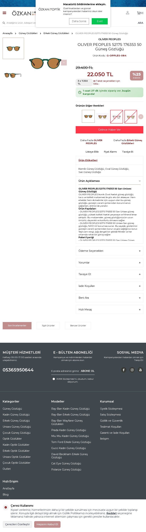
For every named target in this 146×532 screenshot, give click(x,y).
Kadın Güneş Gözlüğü (16, 414)
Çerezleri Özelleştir (17, 524)
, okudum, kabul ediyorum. (75, 380)
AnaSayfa (8, 488)
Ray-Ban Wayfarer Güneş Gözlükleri (67, 422)
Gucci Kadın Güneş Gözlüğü (68, 448)
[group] (45, 63)
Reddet (111, 513)
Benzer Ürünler (78, 325)
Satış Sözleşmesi (110, 414)
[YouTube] (140, 370)
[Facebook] (124, 370)
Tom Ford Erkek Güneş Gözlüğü (71, 442)
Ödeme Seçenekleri (91, 250)
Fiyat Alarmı (110, 151)
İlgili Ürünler (48, 325)
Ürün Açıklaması (89, 181)
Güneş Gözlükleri (28, 33)
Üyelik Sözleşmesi (111, 408)
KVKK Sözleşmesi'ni (67, 379)
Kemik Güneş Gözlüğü (91, 168)
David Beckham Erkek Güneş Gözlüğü (69, 456)
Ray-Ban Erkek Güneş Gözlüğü (70, 414)
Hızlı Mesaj (85, 309)
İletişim (104, 438)
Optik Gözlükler (12, 438)
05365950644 (18, 370)
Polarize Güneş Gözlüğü (66, 469)
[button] (64, 62)
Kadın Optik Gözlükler (16, 444)
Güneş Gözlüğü (12, 408)
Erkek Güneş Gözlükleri (56, 33)
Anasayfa (7, 33)
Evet (100, 21)
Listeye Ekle (92, 151)
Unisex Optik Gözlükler (17, 456)
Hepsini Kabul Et (47, 524)
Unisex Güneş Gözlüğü (17, 426)
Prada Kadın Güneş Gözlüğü (68, 430)
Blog (6, 494)
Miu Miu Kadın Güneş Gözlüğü (70, 436)
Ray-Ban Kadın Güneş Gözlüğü (70, 408)
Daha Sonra (79, 21)
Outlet (7, 468)
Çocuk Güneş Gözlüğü (16, 432)
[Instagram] (132, 370)
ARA (140, 22)
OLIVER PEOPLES (109, 39)
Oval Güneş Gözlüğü (116, 168)
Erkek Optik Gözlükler (16, 450)
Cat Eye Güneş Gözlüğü (66, 463)
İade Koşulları (87, 286)
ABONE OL (88, 371)
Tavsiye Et (127, 151)
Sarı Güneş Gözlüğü (90, 172)
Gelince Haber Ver (109, 129)
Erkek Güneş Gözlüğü (16, 420)
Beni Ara (84, 297)
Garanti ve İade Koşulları (114, 432)
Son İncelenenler (17, 325)
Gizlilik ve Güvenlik (111, 420)
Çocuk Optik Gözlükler (16, 462)
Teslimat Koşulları (110, 426)
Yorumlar (84, 262)
